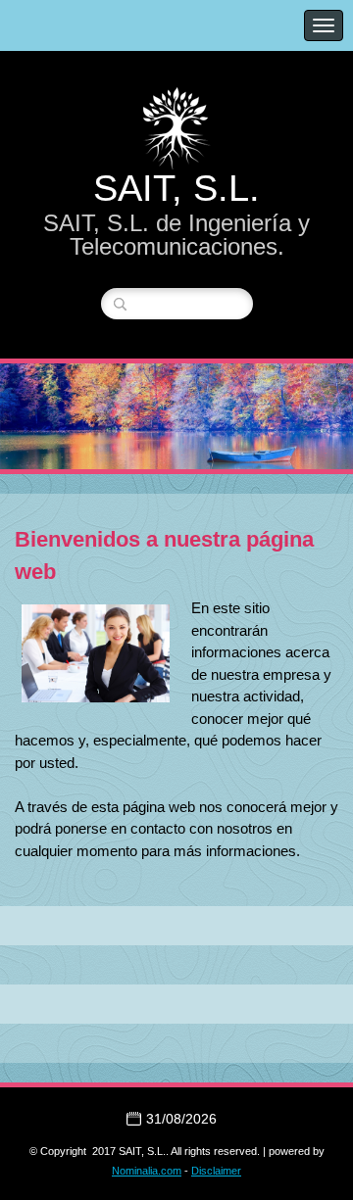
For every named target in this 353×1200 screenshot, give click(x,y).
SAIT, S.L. (176, 188)
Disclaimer (216, 1170)
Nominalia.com (146, 1170)
